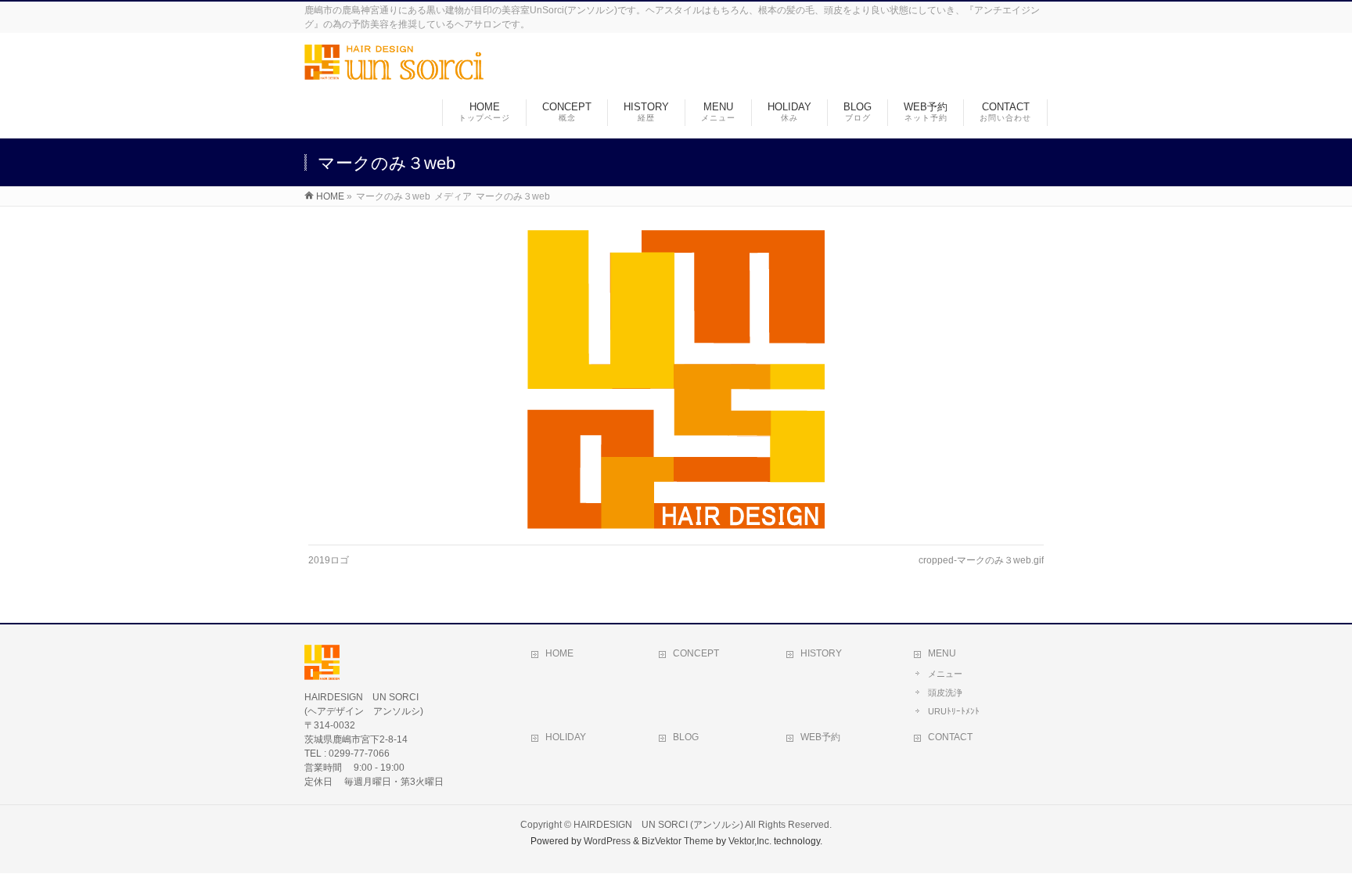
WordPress (607, 841)
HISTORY (821, 653)
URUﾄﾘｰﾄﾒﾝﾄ (954, 711)
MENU (942, 653)
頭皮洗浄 (945, 692)
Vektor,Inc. (749, 841)
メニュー (945, 673)
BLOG (686, 737)
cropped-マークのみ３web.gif (981, 560)
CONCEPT (696, 653)
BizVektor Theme (678, 841)
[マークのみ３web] (676, 379)
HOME (559, 653)
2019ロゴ (328, 560)
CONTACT (950, 737)
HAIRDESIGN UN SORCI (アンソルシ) (658, 824)
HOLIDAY (565, 737)
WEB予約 (820, 737)
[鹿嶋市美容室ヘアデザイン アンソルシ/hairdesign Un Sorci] (394, 71)
